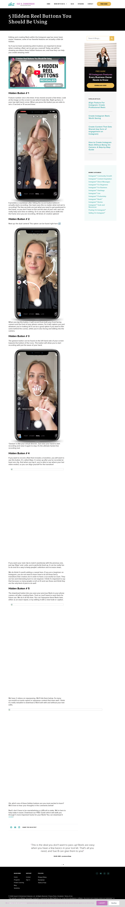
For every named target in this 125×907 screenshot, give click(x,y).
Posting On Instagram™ (97, 210)
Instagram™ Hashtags (97, 190)
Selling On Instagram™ (97, 213)
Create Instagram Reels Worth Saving (99, 117)
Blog (72, 4)
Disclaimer (41, 880)
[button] (11, 827)
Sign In (28, 880)
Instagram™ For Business (98, 188)
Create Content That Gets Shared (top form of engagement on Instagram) (100, 130)
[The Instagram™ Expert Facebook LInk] (97, 873)
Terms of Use (42, 883)
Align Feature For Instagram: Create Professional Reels (97, 105)
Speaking (81, 4)
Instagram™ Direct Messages (99, 182)
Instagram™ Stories (96, 202)
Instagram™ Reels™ (95, 199)
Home (48, 4)
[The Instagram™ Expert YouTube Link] (101, 873)
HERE (11, 817)
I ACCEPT (102, 903)
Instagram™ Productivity (97, 196)
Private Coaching (19, 882)
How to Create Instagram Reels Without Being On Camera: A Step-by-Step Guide (100, 146)
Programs (17, 880)
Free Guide (103, 4)
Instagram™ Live (94, 193)
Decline (114, 903)
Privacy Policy (42, 877)
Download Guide (101, 85)
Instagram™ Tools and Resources (97, 206)
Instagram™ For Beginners (98, 185)
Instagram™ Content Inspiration (100, 179)
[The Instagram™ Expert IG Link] (104, 873)
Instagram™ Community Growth (100, 176)
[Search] (112, 38)
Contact (90, 4)
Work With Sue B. (59, 4)
